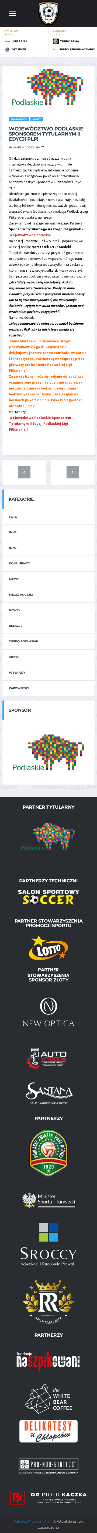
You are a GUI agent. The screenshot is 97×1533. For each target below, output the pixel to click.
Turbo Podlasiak (23, 641)
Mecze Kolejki (21, 595)
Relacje (15, 626)
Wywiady (17, 672)
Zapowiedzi (19, 688)
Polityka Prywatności (31, 1521)
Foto (13, 517)
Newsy (14, 610)
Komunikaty (19, 563)
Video (14, 657)
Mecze (14, 579)
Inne (12, 532)
